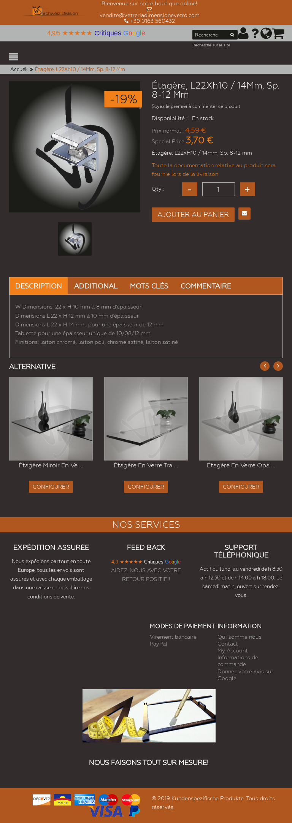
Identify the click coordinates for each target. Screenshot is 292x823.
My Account (232, 650)
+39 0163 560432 (152, 21)
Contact (227, 644)
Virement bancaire (173, 637)
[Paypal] (133, 810)
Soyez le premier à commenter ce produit (196, 106)
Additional (96, 286)
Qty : (158, 189)
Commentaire (206, 286)
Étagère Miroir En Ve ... (51, 465)
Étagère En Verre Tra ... (146, 465)
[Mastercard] (130, 798)
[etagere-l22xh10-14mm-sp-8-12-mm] (75, 239)
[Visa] (105, 810)
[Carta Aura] (62, 798)
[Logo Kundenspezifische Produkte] (54, 12)
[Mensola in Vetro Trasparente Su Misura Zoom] (146, 418)
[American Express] (85, 798)
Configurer (51, 487)
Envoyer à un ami (244, 213)
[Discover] (42, 798)
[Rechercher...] (232, 36)
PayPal (158, 644)
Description (38, 286)
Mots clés (149, 286)
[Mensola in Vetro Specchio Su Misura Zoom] (51, 418)
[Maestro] (107, 798)
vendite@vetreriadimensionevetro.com (150, 15)
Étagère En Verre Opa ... (241, 465)
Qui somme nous (239, 637)
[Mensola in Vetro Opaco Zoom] (241, 418)
